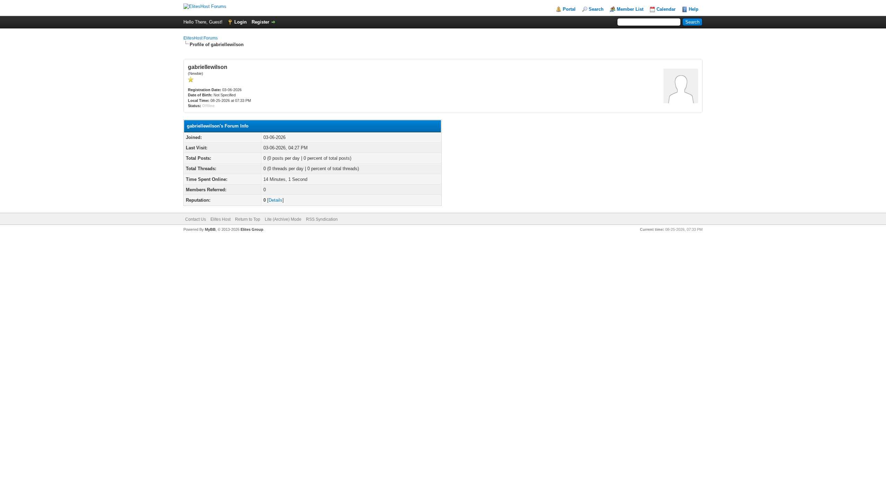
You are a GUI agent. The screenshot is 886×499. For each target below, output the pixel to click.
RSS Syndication (322, 219)
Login (240, 22)
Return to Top (247, 219)
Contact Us (195, 219)
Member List (630, 9)
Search (596, 9)
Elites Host (220, 219)
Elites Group (252, 229)
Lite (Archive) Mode (283, 219)
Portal (569, 9)
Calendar (666, 9)
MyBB (210, 229)
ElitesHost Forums (200, 38)
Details (275, 200)
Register (260, 22)
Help (693, 9)
